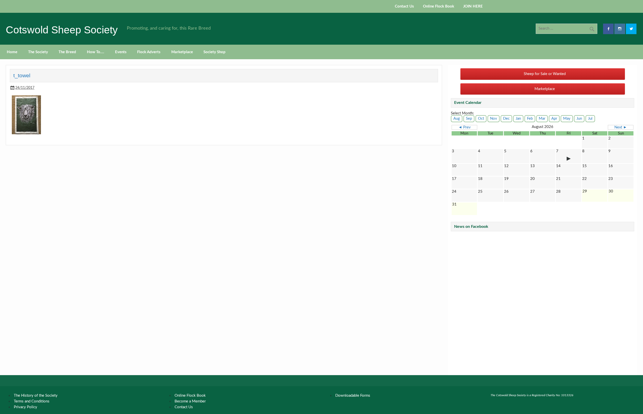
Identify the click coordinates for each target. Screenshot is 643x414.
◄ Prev (464, 127)
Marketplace (182, 52)
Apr (554, 118)
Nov (493, 118)
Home (12, 52)
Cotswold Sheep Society (62, 30)
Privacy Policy (25, 407)
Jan (518, 118)
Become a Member (190, 401)
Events (121, 52)
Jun (579, 118)
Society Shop (214, 52)
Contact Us (404, 6)
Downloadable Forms (352, 395)
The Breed (67, 52)
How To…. (95, 52)
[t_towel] (26, 133)
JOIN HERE (473, 6)
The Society (38, 52)
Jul (590, 118)
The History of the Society (36, 395)
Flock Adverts (148, 52)
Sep (469, 118)
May (566, 118)
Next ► (620, 127)
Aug (456, 118)
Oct (481, 118)
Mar (542, 118)
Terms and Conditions (31, 401)
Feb (530, 118)
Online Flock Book (438, 6)
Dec (506, 118)
